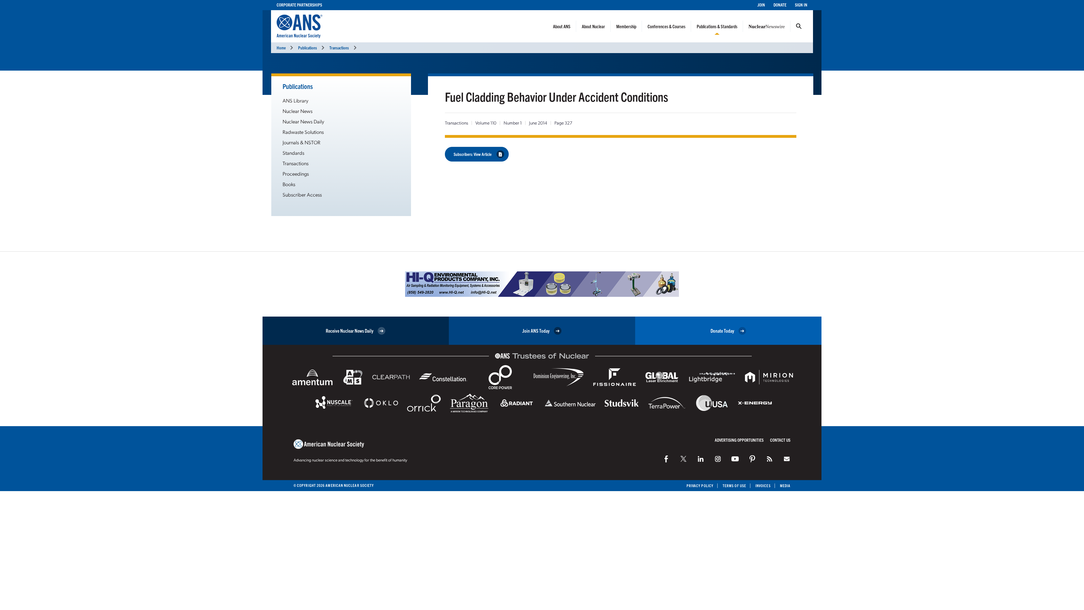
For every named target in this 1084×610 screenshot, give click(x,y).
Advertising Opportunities (739, 440)
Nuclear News (297, 111)
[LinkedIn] (700, 459)
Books (289, 184)
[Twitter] (683, 459)
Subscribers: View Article (472, 154)
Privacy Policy (700, 485)
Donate (779, 4)
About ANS (562, 26)
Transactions (339, 47)
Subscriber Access (302, 194)
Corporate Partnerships (299, 4)
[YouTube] (735, 459)
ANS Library (295, 100)
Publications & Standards (717, 26)
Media (785, 485)
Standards (293, 152)
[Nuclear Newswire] (769, 459)
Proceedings (296, 173)
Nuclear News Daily (303, 121)
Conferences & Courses (666, 26)
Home (281, 47)
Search (798, 26)
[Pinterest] (752, 459)
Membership (626, 26)
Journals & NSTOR (301, 142)
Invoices (763, 485)
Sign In (801, 4)
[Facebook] (666, 459)
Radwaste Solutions (303, 131)
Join (761, 4)
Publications (307, 47)
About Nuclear (593, 26)
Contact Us (780, 440)
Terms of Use (734, 485)
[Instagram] (718, 459)
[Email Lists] (786, 459)
